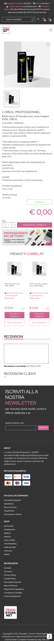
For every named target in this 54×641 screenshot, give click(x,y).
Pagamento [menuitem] (9, 510)
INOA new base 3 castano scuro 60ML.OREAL (39, 285)
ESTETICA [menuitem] (7, 536)
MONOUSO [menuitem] (8, 550)
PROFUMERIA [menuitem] (8, 526)
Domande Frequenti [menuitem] (12, 582)
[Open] (50, 30)
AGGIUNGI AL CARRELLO (34, 225)
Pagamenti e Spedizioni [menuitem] (14, 589)
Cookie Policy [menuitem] (10, 578)
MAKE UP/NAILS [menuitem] (10, 547)
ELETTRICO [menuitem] (7, 533)
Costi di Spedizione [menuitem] (12, 596)
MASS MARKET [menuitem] (9, 540)
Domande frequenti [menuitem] (12, 500)
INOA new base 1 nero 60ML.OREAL (12, 285)
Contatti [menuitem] (7, 568)
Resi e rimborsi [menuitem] (10, 507)
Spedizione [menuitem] (9, 503)
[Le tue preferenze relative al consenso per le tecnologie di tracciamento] (49, 636)
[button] (32, 19)
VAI (14, 323)
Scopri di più (9, 298)
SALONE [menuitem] (7, 554)
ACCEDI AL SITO (33, 366)
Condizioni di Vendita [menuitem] (13, 592)
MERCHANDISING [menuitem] (10, 543)
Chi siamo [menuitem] (8, 571)
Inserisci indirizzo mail (15, 423)
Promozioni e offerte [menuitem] (13, 514)
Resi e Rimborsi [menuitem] (10, 585)
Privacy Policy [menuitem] (10, 575)
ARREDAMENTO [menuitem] (9, 529)
